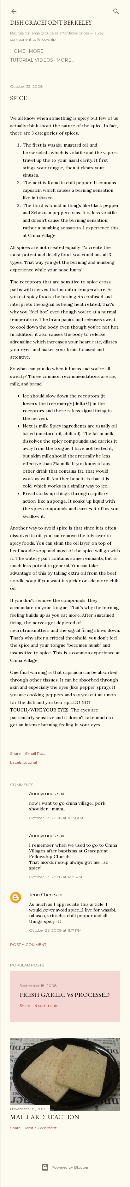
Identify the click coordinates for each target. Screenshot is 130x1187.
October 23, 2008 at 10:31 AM (56, 817)
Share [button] (15, 753)
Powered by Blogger (70, 1167)
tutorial (30, 762)
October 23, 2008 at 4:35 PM (55, 877)
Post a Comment (28, 944)
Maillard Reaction (44, 1117)
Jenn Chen (41, 895)
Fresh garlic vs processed (64, 994)
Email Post (35, 753)
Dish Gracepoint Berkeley (51, 22)
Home (17, 51)
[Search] (116, 10)
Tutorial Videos (31, 60)
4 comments (46, 1005)
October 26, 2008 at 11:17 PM (55, 930)
